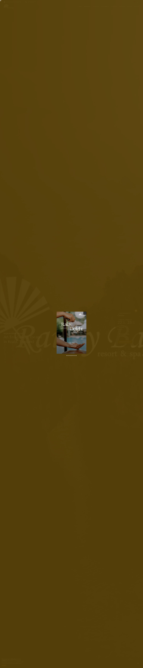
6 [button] (72, 355)
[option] (71, 333)
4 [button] (70, 355)
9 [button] (76, 355)
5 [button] (71, 355)
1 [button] (66, 355)
